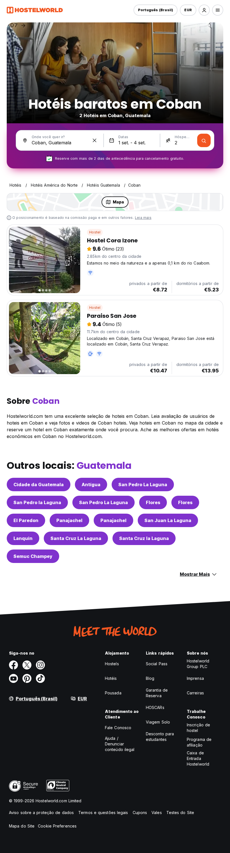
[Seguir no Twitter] (26, 664)
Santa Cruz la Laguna (144, 538)
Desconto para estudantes (160, 736)
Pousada (113, 692)
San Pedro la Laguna (37, 502)
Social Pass (156, 663)
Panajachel (69, 520)
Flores (153, 502)
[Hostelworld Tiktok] (40, 678)
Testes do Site (180, 812)
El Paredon (25, 520)
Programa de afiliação (199, 742)
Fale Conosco (118, 727)
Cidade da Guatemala (38, 484)
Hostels (112, 663)
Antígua (91, 484)
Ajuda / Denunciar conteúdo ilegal (120, 744)
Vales (156, 812)
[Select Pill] (204, 10)
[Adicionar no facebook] (13, 664)
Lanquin (23, 538)
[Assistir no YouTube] (13, 678)
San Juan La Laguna (167, 520)
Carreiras (195, 692)
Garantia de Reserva (157, 693)
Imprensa (195, 678)
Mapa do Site (21, 826)
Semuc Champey (32, 556)
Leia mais (143, 217)
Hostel (94, 232)
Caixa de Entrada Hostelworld (198, 758)
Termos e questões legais (103, 812)
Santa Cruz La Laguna (75, 538)
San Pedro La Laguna (142, 484)
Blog (150, 678)
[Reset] (94, 140)
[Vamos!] (204, 140)
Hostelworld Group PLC (198, 664)
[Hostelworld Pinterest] (26, 678)
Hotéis (111, 678)
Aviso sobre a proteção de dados (41, 812)
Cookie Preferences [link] (57, 826)
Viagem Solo (158, 722)
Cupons (140, 812)
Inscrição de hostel (198, 727)
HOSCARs (155, 707)
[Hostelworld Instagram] (40, 664)
